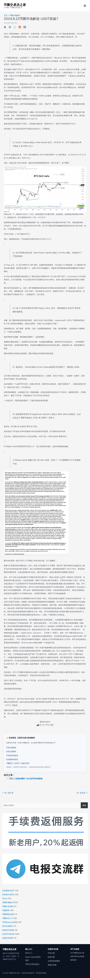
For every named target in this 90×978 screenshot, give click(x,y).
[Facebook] (25, 27)
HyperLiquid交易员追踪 (33, 958)
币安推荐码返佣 (12, 755)
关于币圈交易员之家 (77, 953)
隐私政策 (73, 960)
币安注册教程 (11, 747)
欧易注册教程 (11, 751)
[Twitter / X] (5, 27)
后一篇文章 (82, 793)
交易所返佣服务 (54, 961)
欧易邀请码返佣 (12, 759)
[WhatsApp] (15, 27)
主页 (5, 15)
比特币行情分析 (8, 934)
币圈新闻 (5, 910)
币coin (4, 898)
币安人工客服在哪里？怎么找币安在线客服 (25, 778)
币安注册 (51, 953)
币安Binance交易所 (9, 922)
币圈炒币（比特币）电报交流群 (17, 763)
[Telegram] (10, 27)
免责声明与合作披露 (77, 956)
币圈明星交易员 (8, 914)
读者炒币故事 (7, 938)
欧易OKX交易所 (8, 930)
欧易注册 (51, 957)
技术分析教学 (7, 926)
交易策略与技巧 (8, 890)
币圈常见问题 (7, 906)
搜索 (84, 805)
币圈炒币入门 (7, 918)
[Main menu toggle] (84, 5)
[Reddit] (20, 27)
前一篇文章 (7, 793)
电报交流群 (52, 965)
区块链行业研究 (8, 894)
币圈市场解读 (14, 15)
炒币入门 (28, 953)
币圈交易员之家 (15, 5)
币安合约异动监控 (32, 964)
